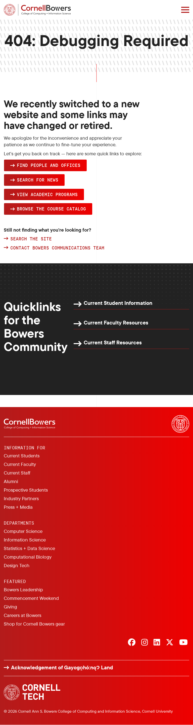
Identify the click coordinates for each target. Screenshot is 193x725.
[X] (169, 643)
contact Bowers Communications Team (57, 248)
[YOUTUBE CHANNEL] (183, 643)
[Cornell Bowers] (37, 10)
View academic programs (47, 194)
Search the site (31, 239)
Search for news (37, 180)
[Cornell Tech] (32, 692)
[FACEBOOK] (131, 643)
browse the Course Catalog (51, 209)
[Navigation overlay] (185, 10)
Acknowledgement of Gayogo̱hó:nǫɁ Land (62, 667)
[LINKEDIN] (157, 643)
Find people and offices (48, 165)
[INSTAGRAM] (144, 643)
